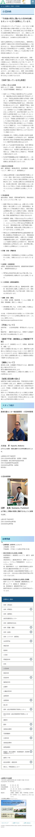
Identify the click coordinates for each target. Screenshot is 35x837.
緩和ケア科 (6, 757)
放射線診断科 (7, 742)
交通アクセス (16, 823)
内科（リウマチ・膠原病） (11, 636)
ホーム (2, 6)
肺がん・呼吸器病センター (11, 767)
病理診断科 (6, 747)
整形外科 (6, 673)
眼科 (4, 724)
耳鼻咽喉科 (6, 733)
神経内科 (6, 645)
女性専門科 (6, 641)
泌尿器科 (6, 696)
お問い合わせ (27, 823)
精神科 (5, 650)
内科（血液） (7, 632)
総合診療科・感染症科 (10, 762)
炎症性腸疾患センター (10, 618)
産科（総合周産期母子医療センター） (15, 709)
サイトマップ (5, 823)
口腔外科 (6, 738)
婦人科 (5, 705)
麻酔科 (5, 720)
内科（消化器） (8, 605)
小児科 (5, 655)
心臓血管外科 (7, 691)
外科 (4, 664)
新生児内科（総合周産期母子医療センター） (15, 714)
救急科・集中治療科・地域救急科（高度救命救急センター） (16, 752)
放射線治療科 (7, 729)
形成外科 (6, 677)
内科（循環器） (8, 614)
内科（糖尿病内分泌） (10, 623)
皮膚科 (5, 686)
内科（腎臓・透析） (9, 627)
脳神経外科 (6, 682)
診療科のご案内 (9, 6)
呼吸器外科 (6, 659)
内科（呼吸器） (8, 609)
